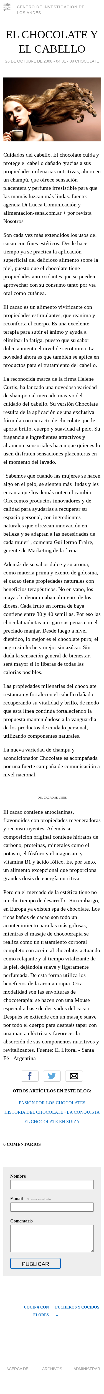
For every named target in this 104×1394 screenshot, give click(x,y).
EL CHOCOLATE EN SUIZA (52, 1121)
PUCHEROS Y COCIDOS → (77, 1311)
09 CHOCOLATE (84, 61)
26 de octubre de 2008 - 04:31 (35, 61)
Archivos (52, 1369)
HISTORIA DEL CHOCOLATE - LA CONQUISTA (52, 1112)
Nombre (18, 1176)
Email (74, 1076)
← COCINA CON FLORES (34, 1311)
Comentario (21, 1221)
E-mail (31, 1198)
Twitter (52, 1076)
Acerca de (17, 1369)
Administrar (86, 1369)
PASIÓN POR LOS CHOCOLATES (52, 1102)
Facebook (30, 1076)
